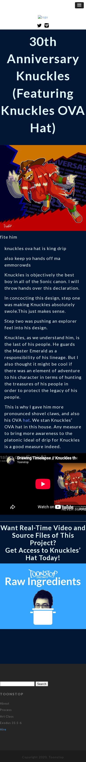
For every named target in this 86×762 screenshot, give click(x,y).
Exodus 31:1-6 (11, 723)
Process (6, 710)
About (4, 703)
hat (26, 420)
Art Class (7, 716)
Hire (3, 729)
